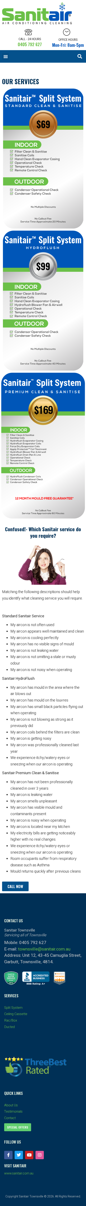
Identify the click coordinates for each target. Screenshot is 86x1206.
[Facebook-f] (8, 1155)
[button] (5, 56)
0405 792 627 (30, 44)
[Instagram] (39, 1155)
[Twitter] (19, 1155)
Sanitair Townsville (31, 1196)
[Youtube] (29, 1155)
